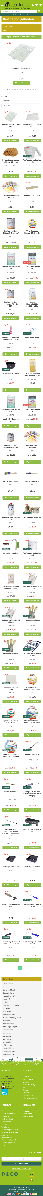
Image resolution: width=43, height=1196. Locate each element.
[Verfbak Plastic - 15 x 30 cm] (32, 821)
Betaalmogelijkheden (10, 1130)
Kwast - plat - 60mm (10, 481)
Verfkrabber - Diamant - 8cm (11, 905)
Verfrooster (7, 1039)
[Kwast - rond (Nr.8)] (32, 473)
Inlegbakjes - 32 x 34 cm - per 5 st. (32, 125)
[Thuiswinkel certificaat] (8, 1087)
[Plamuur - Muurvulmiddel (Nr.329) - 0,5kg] (32, 294)
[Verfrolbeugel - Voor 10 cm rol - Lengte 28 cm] (11, 934)
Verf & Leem (28, 1079)
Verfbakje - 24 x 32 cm (11, 867)
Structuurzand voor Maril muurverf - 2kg (32, 374)
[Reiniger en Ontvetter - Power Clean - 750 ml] (11, 330)
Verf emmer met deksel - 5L (32, 161)
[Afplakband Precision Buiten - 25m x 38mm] (11, 746)
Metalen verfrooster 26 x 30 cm (11, 621)
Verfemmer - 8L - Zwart (11, 373)
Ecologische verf (9, 993)
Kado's (25, 1087)
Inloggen (26, 1111)
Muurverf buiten (9, 1054)
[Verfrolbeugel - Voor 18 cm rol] (32, 934)
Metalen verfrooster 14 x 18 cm (32, 587)
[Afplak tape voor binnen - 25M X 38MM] (32, 223)
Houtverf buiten (9, 1048)
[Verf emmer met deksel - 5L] (32, 152)
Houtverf (6, 999)
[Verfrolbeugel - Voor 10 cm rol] (32, 896)
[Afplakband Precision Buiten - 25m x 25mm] (32, 713)
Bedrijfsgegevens (8, 1142)
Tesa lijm (6, 1020)
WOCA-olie (7, 1042)
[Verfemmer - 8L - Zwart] (11, 365)
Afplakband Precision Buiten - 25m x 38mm (11, 755)
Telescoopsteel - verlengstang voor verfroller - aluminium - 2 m (11, 832)
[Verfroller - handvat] (11, 545)
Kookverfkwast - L (32, 754)
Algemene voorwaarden (7, 1136)
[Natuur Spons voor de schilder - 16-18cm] (11, 152)
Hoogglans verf (9, 996)
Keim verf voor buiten (11, 1005)
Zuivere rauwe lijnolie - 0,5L (32, 267)
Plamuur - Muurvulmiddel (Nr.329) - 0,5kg (32, 304)
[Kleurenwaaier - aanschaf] (32, 437)
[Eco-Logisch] (18, 3)
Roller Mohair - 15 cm (32, 195)
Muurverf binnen (9, 1014)
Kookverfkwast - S (11, 792)
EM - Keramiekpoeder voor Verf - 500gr (11, 587)
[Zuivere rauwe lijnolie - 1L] (32, 401)
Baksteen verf (8, 984)
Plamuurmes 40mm (32, 620)
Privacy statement (9, 1140)
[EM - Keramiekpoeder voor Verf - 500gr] (11, 579)
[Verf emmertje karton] (32, 509)
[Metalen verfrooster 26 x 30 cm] (11, 612)
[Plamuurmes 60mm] (11, 646)
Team (4, 1145)
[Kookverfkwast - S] (11, 784)
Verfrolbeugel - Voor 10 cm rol (32, 905)
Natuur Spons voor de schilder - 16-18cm (10, 161)
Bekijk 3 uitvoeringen (10, 282)
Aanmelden (27, 1114)
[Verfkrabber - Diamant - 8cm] (11, 896)
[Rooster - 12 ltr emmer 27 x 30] (32, 646)
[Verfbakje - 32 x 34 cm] (32, 859)
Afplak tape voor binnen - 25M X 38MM (32, 232)
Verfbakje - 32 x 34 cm (32, 867)
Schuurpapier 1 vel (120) (11, 688)
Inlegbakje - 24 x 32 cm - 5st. (22, 68)
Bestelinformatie (8, 1114)
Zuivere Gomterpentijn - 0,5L (11, 267)
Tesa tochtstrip (8, 1023)
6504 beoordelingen (21, 1191)
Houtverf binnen (9, 1051)
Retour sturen (7, 1116)
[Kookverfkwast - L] (32, 746)
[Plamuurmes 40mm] (32, 612)
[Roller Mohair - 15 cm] (32, 187)
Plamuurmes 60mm (10, 654)
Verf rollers (7, 1033)
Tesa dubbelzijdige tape (12, 1017)
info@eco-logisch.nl (7, 1082)
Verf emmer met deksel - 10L (32, 554)
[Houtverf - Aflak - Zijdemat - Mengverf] (11, 223)
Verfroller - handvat (10, 553)
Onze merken (28, 1095)
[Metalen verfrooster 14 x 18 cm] (32, 579)
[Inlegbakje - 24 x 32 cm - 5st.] (21, 53)
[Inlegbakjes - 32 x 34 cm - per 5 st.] (32, 117)
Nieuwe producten (30, 1098)
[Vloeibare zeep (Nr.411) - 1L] (11, 509)
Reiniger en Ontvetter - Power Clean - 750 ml (11, 339)
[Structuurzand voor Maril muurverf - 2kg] (32, 365)
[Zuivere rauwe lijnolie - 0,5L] (32, 259)
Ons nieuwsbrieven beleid (21, 1169)
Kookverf (6, 1008)
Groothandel (6, 1122)
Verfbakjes (7, 1036)
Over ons (5, 1111)
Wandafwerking (29, 1085)
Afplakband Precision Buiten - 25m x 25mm (32, 722)
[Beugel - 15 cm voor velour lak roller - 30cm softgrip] (32, 784)
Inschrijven (20, 1163)
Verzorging (27, 1093)
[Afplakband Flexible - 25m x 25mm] (11, 713)
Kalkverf (6, 1002)
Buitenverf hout (9, 990)
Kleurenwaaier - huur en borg (11, 196)
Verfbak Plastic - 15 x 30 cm (32, 830)
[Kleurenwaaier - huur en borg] (11, 187)
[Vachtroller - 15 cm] (32, 330)
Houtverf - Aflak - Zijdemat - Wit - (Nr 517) (11, 304)
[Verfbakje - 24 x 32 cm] (11, 859)
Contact (5, 1124)
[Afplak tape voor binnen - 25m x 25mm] (32, 679)
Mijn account (28, 1116)
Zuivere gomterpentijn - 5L (11, 410)
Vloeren (26, 1082)
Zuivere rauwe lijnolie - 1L (32, 410)
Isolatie (26, 1077)
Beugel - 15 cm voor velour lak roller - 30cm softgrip (32, 794)
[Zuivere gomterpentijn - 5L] (11, 401)
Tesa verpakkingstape (11, 1027)
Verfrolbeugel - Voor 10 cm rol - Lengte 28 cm (11, 943)
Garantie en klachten (10, 1132)
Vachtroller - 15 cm (32, 338)
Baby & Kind (27, 1090)
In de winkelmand (22, 83)
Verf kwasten (8, 1030)
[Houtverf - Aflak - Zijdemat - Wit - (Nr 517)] (11, 294)
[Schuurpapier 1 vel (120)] (11, 679)
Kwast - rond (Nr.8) (32, 481)
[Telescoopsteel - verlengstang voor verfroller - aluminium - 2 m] (11, 821)
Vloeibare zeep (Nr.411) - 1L (11, 518)
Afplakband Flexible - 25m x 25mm (11, 722)
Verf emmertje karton (32, 517)
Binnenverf (7, 987)
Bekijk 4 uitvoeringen (10, 247)
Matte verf (7, 1011)
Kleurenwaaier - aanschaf (32, 446)
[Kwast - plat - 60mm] (11, 473)
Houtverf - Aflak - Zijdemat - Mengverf (11, 232)
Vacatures (5, 1127)
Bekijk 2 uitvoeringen (10, 140)
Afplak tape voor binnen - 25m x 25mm (32, 688)
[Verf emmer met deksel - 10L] (32, 545)
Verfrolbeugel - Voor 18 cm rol (32, 943)
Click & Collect (7, 1119)
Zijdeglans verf (8, 1045)
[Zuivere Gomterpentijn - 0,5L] (11, 259)
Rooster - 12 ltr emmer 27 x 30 (32, 655)
